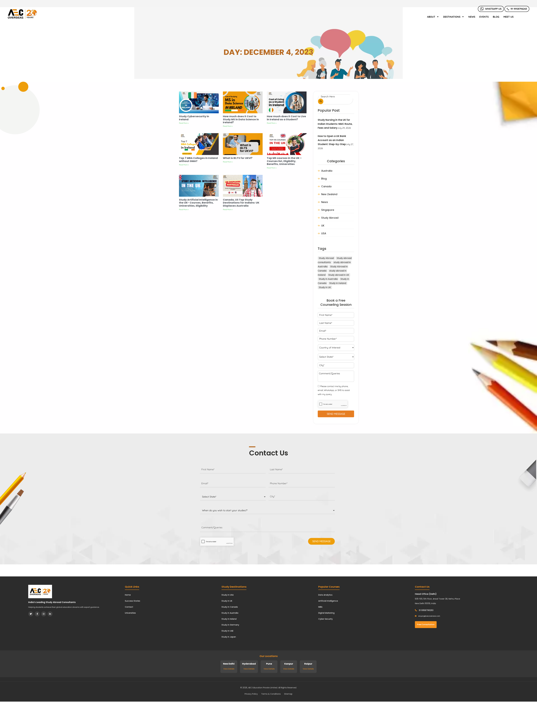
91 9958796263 (519, 8)
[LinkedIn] (50, 613)
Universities (130, 613)
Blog (496, 16)
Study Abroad (329, 217)
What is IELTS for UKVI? (237, 158)
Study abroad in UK (338, 275)
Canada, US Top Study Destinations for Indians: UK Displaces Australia (241, 202)
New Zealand (329, 194)
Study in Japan (229, 636)
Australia (326, 170)
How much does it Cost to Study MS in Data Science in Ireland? (241, 119)
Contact (129, 607)
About (431, 16)
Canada (326, 186)
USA (323, 233)
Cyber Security (325, 619)
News (471, 16)
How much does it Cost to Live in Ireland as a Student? (286, 118)
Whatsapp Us (493, 8)
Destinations (451, 16)
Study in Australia (328, 279)
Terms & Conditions (271, 694)
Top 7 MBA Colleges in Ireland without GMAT (198, 159)
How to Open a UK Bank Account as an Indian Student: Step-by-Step (332, 140)
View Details (228, 668)
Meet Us (508, 16)
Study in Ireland (337, 283)
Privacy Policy (251, 694)
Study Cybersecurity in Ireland (194, 118)
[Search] (320, 101)
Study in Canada (230, 607)
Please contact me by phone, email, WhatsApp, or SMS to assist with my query (334, 390)
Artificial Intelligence (328, 600)
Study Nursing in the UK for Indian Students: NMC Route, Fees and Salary (335, 124)
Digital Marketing (326, 613)
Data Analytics (325, 594)
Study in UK (325, 287)
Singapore (327, 210)
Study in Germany (230, 624)
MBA (320, 607)
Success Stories (132, 600)
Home (128, 594)
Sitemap (288, 694)
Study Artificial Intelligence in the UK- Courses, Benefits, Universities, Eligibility (198, 202)
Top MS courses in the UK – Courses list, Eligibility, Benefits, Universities (284, 161)
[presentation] (217, 541)
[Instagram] (43, 613)
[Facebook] (37, 613)
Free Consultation (425, 624)
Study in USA (228, 594)
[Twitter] (30, 613)
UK (322, 225)
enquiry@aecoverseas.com (429, 616)
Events (484, 16)
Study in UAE (227, 630)
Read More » (184, 123)
